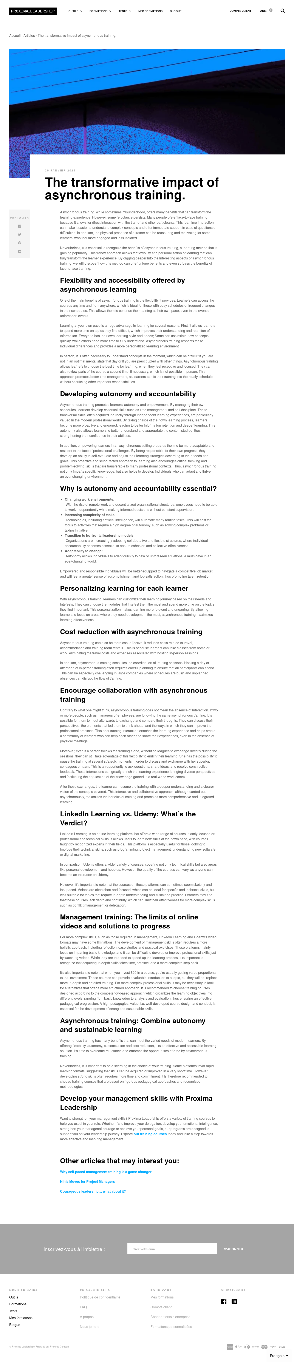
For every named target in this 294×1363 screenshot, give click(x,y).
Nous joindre (89, 1326)
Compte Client (240, 11)
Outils (73, 11)
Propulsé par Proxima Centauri (52, 1346)
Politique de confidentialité (100, 1297)
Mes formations (150, 11)
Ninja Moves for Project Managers (87, 1181)
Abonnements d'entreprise (170, 1316)
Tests (123, 11)
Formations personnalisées (171, 1326)
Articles (29, 35)
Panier (265, 11)
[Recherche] (282, 11)
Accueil (15, 35)
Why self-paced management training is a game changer (106, 1171)
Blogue (175, 11)
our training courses (150, 1133)
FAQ (83, 1306)
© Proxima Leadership (21, 1346)
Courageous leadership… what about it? (93, 1191)
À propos (87, 1316)
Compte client (161, 1306)
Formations (99, 11)
